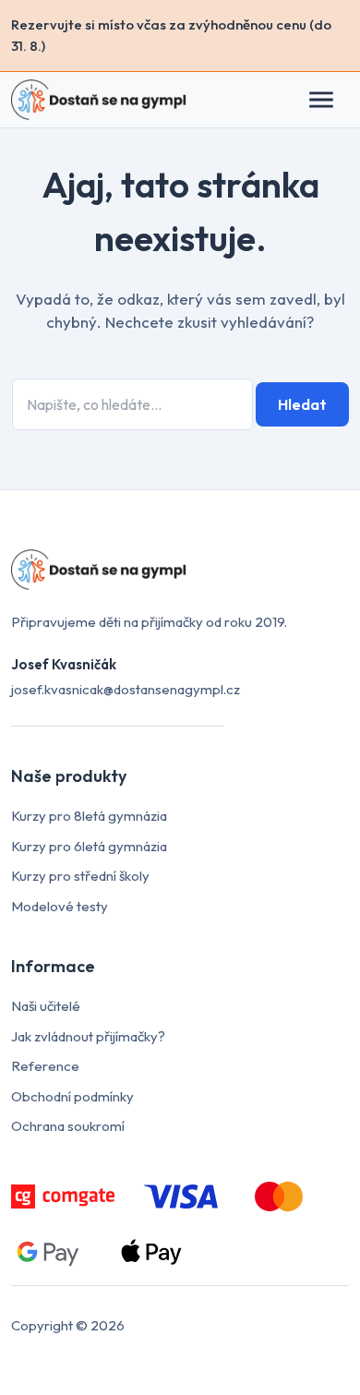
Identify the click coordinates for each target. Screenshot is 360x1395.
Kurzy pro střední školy (80, 875)
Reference (45, 1066)
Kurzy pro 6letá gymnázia (89, 846)
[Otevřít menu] (330, 99)
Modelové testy (59, 906)
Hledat (302, 404)
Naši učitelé (45, 1006)
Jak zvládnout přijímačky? (88, 1036)
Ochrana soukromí (68, 1126)
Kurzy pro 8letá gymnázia (89, 815)
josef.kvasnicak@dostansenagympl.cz (125, 689)
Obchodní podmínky (72, 1096)
